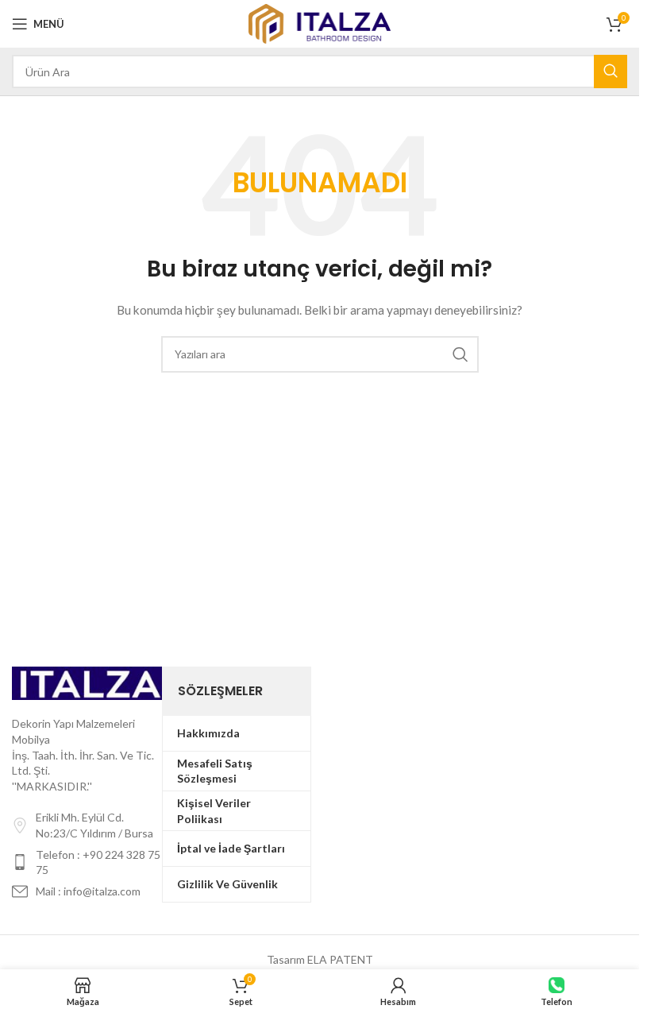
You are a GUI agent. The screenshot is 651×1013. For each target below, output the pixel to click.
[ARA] (610, 71)
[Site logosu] (319, 22)
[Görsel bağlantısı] (87, 682)
